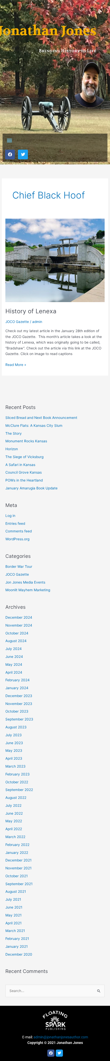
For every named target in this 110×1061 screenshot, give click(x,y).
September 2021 (18, 884)
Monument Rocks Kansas (26, 441)
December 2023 (18, 696)
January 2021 (16, 946)
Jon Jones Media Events (25, 582)
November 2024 (18, 625)
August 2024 (16, 641)
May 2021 (13, 915)
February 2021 (17, 939)
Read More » (15, 364)
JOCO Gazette (17, 322)
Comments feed (18, 531)
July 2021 (13, 899)
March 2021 (15, 931)
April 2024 (13, 672)
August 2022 (15, 798)
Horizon (11, 449)
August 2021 (15, 891)
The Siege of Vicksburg (24, 457)
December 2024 (18, 617)
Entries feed (15, 523)
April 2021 (13, 923)
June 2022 (14, 813)
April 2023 (13, 758)
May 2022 (13, 821)
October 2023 (16, 711)
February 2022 (17, 845)
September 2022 (19, 790)
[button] (9, 140)
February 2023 (17, 774)
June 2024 (14, 657)
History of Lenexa (30, 311)
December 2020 (18, 954)
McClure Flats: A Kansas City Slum (33, 425)
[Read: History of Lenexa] (55, 260)
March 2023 (15, 766)
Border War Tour (18, 566)
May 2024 (13, 664)
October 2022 (16, 782)
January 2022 (16, 853)
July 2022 (13, 805)
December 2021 (18, 860)
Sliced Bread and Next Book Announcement (41, 418)
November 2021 (18, 868)
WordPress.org (17, 539)
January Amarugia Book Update (31, 488)
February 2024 (17, 680)
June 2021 (13, 907)
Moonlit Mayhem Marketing (27, 590)
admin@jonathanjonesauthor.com (61, 1037)
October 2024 (16, 633)
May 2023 (13, 750)
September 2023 (19, 719)
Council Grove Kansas (23, 472)
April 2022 (13, 829)
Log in (10, 516)
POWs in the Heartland (24, 480)
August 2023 (16, 727)
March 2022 (15, 837)
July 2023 (13, 735)
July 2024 (13, 649)
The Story (13, 433)
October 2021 (16, 876)
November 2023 (18, 704)
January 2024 (16, 688)
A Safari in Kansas (20, 465)
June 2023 (14, 743)
